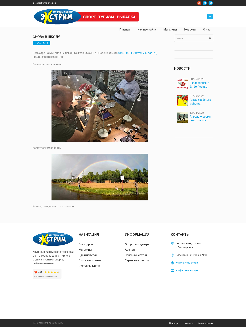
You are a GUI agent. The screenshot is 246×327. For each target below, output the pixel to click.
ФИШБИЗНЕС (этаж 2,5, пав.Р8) (137, 52)
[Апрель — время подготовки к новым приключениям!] (182, 117)
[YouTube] (199, 3)
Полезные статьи (136, 255)
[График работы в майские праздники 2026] (182, 100)
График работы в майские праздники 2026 (200, 101)
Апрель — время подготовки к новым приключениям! (200, 118)
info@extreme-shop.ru (44, 3)
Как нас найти (205, 323)
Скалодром (86, 244)
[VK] (205, 3)
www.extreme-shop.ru (187, 262)
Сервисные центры (137, 260)
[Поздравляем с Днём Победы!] (182, 83)
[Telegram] (211, 3)
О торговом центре (137, 244)
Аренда (130, 249)
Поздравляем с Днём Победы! (199, 84)
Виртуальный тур (90, 265)
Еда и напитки (88, 255)
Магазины (85, 249)
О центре (174, 323)
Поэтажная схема (90, 260)
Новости (188, 323)
